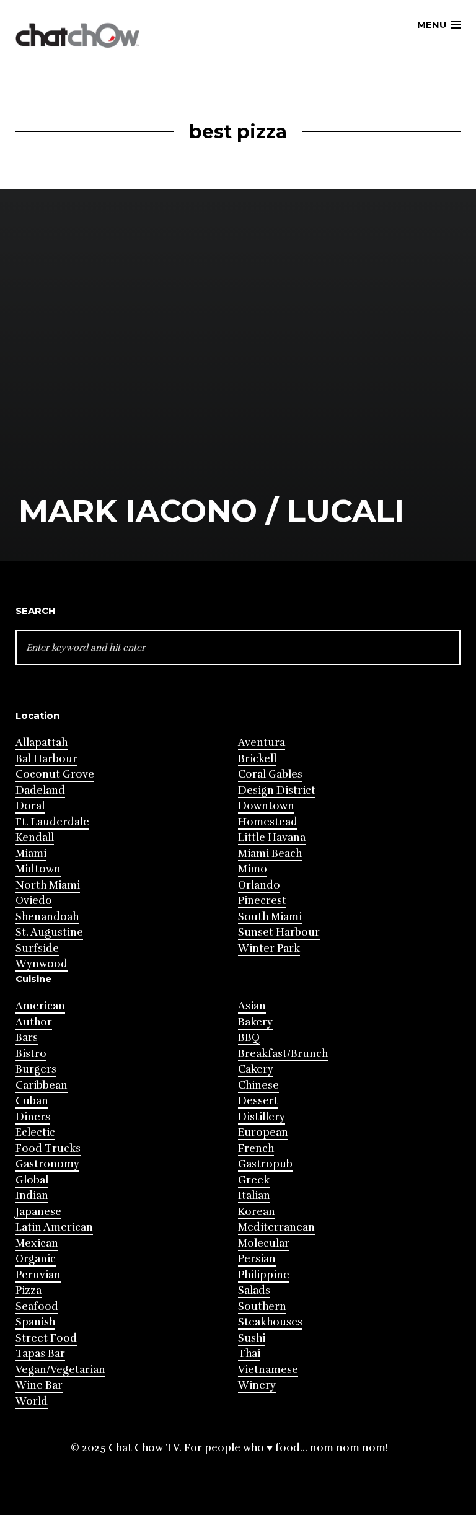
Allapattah (41, 742)
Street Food (46, 1338)
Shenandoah (47, 916)
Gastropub (265, 1163)
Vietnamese (268, 1369)
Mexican (36, 1243)
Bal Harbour (46, 758)
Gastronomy (47, 1163)
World (31, 1401)
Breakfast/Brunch (283, 1053)
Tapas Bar (40, 1353)
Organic (35, 1258)
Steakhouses (270, 1321)
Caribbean (41, 1085)
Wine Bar (39, 1385)
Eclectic (35, 1132)
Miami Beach (270, 853)
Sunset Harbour (279, 932)
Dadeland (40, 790)
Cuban (31, 1100)
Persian (257, 1258)
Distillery (261, 1116)
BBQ (249, 1037)
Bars (26, 1037)
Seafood (36, 1306)
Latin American (54, 1227)
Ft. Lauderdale (52, 821)
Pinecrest (262, 900)
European (263, 1132)
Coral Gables (270, 774)
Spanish (35, 1321)
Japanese (38, 1211)
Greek (254, 1180)
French (256, 1148)
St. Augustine (49, 932)
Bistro (30, 1053)
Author (33, 1022)
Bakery (255, 1022)
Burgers (35, 1069)
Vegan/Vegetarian (60, 1369)
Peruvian (38, 1274)
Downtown (266, 805)
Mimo (252, 869)
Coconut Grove (54, 774)
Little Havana (272, 837)
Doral (30, 805)
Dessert (258, 1100)
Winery (257, 1385)
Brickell (257, 758)
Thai (249, 1353)
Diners (32, 1116)
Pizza (28, 1290)
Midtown (38, 869)
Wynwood (41, 963)
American (40, 1005)
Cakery (255, 1069)
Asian (252, 1005)
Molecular (263, 1243)
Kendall (34, 837)
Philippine (263, 1274)
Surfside (37, 948)
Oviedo (33, 900)
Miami (30, 853)
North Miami (47, 885)
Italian (254, 1195)
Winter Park (269, 948)
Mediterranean (276, 1227)
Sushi (251, 1338)
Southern (262, 1306)
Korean (256, 1211)
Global (31, 1180)
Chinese (258, 1085)
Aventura (261, 742)
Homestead (268, 821)
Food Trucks (48, 1148)
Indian (31, 1195)
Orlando (259, 885)
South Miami (270, 916)
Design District (276, 790)
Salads (254, 1290)
